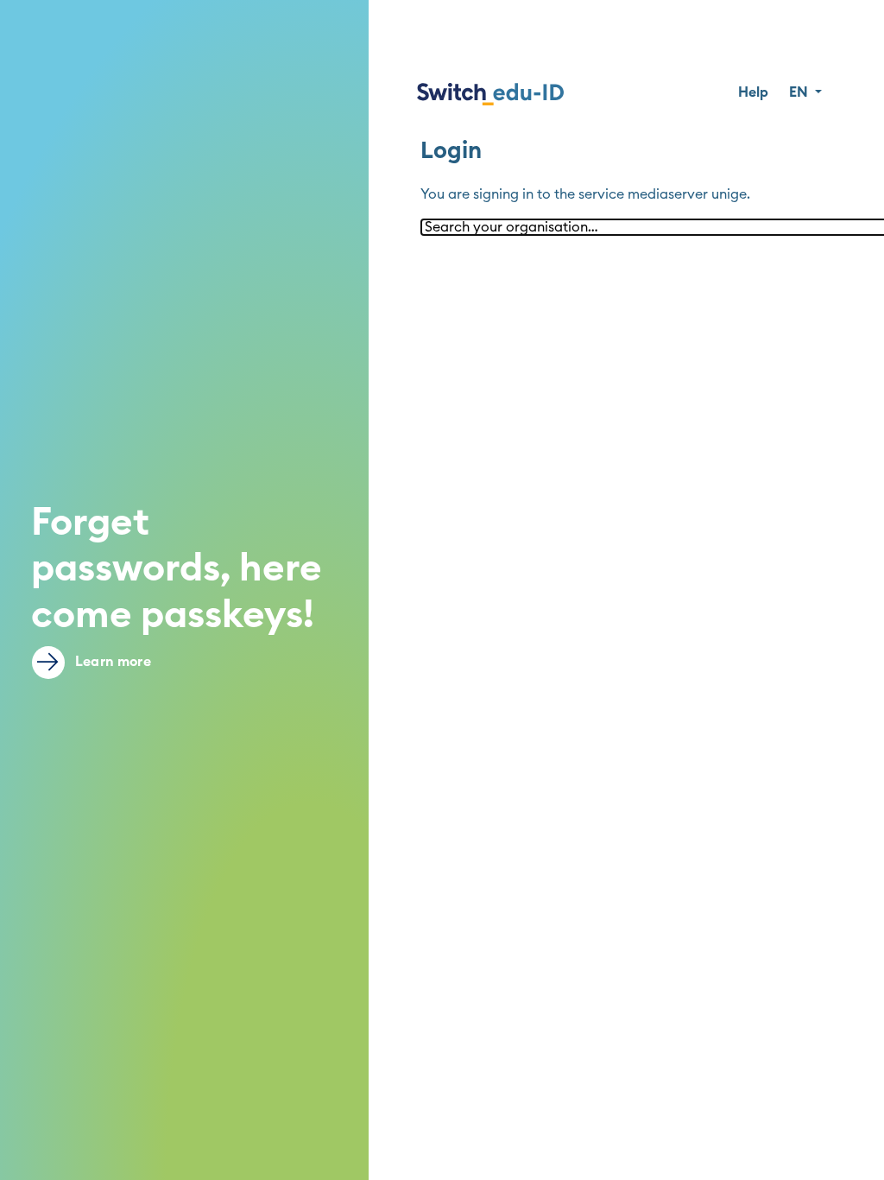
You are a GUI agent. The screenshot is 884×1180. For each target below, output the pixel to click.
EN (800, 92)
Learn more (111, 662)
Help (753, 92)
